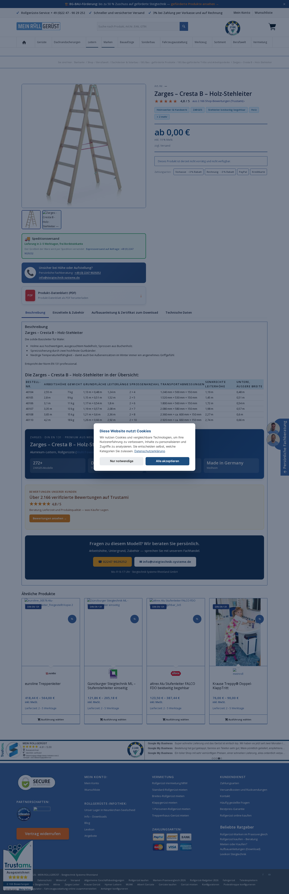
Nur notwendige (121, 461)
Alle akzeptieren (167, 461)
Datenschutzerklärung (149, 451)
